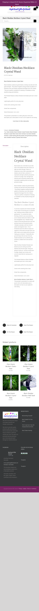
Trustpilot (23, 460)
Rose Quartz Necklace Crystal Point (10, 396)
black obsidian (10, 132)
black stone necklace (21, 134)
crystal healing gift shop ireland (16, 135)
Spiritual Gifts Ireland (21, 137)
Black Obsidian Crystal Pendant (21, 132)
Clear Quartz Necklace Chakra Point (10, 366)
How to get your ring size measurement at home (28, 426)
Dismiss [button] (21, 4)
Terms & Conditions (31, 488)
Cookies (24, 488)
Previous (4, 44)
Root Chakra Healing (27, 430)
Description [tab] (5, 145)
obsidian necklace (11, 137)
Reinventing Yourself (27, 415)
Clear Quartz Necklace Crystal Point (28, 366)
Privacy (20, 488)
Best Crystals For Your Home (27, 420)
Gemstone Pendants (14, 130)
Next (35, 44)
